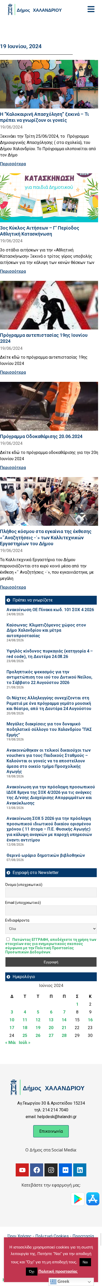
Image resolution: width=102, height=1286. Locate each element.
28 (64, 1035)
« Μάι (10, 1042)
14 (64, 1019)
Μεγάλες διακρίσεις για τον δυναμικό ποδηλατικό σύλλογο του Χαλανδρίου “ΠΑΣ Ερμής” (49, 729)
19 (38, 1027)
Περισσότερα (13, 163)
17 (11, 1027)
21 (64, 1027)
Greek (62, 1281)
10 (11, 1019)
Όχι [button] (31, 1272)
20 (51, 1027)
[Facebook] (36, 1169)
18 (24, 1027)
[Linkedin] (79, 1169)
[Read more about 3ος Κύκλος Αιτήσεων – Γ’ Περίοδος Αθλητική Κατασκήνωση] (49, 197)
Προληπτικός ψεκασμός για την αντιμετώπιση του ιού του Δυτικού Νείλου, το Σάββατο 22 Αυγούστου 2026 (49, 677)
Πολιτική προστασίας (58, 1271)
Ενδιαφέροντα (17, 920)
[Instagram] (51, 1169)
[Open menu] (91, 9)
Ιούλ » (24, 1042)
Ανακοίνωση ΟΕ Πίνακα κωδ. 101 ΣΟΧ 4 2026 (50, 609)
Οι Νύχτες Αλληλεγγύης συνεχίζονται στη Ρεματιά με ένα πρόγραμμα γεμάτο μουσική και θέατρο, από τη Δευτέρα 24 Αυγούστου (49, 703)
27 (51, 1035)
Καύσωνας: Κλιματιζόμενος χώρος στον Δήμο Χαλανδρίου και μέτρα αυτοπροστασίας (46, 630)
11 (24, 1019)
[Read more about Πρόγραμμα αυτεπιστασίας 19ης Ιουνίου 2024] (49, 305)
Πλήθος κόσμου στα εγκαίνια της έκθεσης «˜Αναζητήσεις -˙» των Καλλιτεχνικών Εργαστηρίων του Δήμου (46, 537)
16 (90, 1019)
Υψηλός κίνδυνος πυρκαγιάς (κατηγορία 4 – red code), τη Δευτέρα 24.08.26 (50, 654)
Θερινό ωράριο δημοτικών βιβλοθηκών (46, 855)
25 (24, 1035)
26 (38, 1035)
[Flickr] (65, 1169)
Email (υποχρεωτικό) (23, 903)
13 (51, 1019)
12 (38, 1019)
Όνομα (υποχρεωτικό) (23, 885)
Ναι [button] (85, 1262)
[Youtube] (22, 1169)
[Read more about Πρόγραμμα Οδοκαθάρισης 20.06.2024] (49, 406)
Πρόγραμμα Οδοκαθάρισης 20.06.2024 (41, 436)
